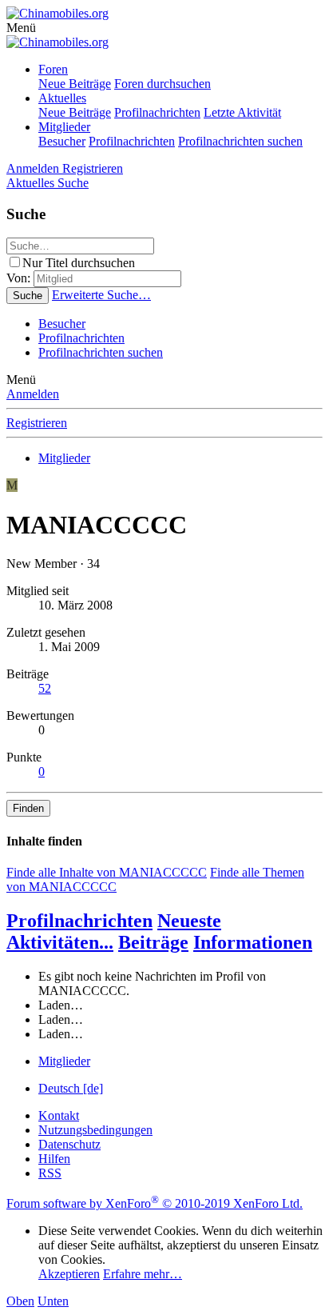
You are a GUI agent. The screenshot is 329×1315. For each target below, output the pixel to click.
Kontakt (58, 1115)
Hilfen (54, 1158)
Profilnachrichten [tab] (79, 920)
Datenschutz (69, 1144)
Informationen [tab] (252, 942)
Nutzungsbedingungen (95, 1130)
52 (44, 688)
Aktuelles (62, 98)
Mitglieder (64, 127)
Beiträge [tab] (153, 942)
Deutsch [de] (70, 1088)
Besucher (61, 141)
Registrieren (36, 423)
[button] (21, 27)
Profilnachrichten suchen (240, 141)
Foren (53, 69)
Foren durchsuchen (162, 83)
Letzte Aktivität (242, 112)
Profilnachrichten (157, 112)
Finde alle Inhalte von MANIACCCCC (106, 872)
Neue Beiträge (74, 83)
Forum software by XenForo (154, 1203)
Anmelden (32, 394)
